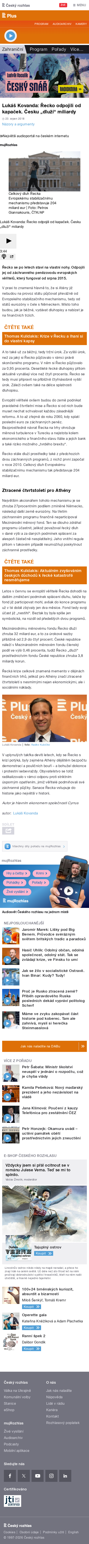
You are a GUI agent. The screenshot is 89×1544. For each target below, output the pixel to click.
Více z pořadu (18, 1061)
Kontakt (52, 1416)
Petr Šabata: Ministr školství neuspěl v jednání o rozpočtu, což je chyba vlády (53, 1071)
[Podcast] (4, 257)
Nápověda (54, 1397)
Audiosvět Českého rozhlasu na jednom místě (35, 912)
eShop (9, 1410)
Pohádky (13, 882)
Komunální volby (17, 1397)
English (73, 1532)
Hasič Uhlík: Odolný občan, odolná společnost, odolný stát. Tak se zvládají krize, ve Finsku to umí (53, 955)
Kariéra (51, 1410)
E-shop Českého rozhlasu (30, 1156)
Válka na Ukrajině (17, 1391)
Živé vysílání (15, 892)
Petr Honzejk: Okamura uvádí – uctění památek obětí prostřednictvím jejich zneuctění (51, 1133)
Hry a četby (15, 873)
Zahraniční (12, 49)
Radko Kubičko (40, 744)
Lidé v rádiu (55, 1403)
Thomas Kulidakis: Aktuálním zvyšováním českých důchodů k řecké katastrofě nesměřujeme (42, 575)
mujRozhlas (11, 861)
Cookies (9, 1532)
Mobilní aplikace (17, 1451)
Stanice (10, 1403)
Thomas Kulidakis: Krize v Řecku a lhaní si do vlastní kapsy (43, 338)
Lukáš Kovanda (25, 813)
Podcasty (11, 1444)
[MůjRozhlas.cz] (8, 145)
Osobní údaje (29, 1532)
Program (41, 24)
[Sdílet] (12, 257)
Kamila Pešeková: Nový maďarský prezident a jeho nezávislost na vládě (52, 1092)
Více (76, 49)
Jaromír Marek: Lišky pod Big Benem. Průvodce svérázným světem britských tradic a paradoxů (54, 934)
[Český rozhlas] (16, 5)
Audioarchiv (62, 24)
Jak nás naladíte (59, 1391)
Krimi (40, 873)
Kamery (81, 24)
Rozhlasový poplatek (62, 1423)
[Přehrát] (8, 241)
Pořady (59, 49)
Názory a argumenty (18, 124)
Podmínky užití (53, 1532)
